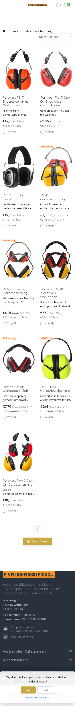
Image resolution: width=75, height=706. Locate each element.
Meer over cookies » (37, 697)
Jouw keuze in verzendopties (35, 18)
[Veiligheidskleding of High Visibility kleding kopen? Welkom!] (37, 5)
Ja (28, 689)
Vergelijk (12, 131)
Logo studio (22, 20)
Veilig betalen (48, 20)
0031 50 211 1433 (14, 609)
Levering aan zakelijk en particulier (63, 18)
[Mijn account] (58, 5)
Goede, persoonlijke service (10, 18)
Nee (46, 689)
